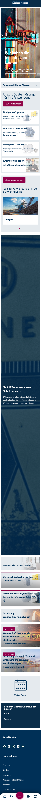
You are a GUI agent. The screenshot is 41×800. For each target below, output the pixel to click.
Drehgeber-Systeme (13, 112)
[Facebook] (4, 746)
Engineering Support (13, 160)
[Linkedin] (18, 746)
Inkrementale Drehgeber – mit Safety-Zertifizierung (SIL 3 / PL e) (19, 597)
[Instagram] (9, 746)
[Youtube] (23, 746)
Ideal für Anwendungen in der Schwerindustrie (20, 190)
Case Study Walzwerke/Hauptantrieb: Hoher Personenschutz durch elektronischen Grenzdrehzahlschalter (18, 636)
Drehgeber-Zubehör (13, 144)
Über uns (8, 719)
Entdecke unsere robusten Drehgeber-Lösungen (20, 70)
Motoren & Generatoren (15, 128)
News (6, 713)
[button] (21, 228)
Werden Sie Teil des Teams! (17, 565)
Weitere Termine (20, 695)
